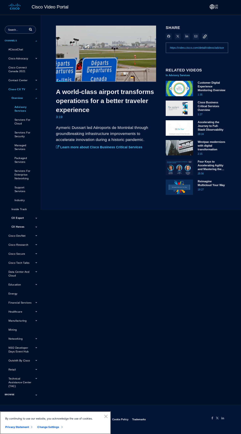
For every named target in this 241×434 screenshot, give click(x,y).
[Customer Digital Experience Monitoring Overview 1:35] (179, 97)
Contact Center (18, 80)
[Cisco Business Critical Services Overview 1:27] (179, 116)
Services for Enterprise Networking (22, 174)
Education (14, 284)
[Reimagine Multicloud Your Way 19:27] (179, 195)
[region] (55, 422)
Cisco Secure (16, 253)
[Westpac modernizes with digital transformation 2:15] (179, 156)
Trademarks (139, 419)
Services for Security (22, 134)
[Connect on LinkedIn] (223, 418)
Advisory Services (20, 108)
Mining (12, 329)
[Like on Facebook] (213, 418)
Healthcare (15, 311)
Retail (12, 369)
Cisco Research (18, 244)
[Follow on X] (218, 418)
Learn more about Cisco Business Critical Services (100, 147)
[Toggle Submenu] (36, 41)
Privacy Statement (17, 427)
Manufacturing (17, 320)
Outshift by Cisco (19, 360)
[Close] (106, 416)
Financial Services (19, 302)
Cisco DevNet (17, 235)
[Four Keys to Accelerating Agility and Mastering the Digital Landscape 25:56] (179, 176)
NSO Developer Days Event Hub (18, 349)
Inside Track (19, 209)
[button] (30, 29)
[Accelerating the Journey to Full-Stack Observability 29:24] (179, 136)
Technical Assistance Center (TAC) (19, 382)
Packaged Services (20, 160)
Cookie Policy (120, 419)
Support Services (19, 189)
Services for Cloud (22, 121)
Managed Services (20, 147)
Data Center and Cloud (18, 273)
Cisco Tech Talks (18, 262)
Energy (12, 293)
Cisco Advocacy (18, 58)
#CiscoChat (15, 49)
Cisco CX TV (16, 89)
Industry (19, 200)
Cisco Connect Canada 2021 (17, 69)
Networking (15, 338)
